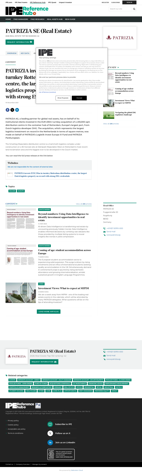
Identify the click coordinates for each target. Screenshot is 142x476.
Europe (21, 191)
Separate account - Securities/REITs (88, 380)
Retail (99, 387)
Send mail (110, 232)
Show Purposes (63, 98)
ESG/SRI (12, 191)
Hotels (119, 387)
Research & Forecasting (42, 387)
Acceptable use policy (16, 429)
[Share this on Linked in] (17, 110)
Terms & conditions (15, 433)
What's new (109, 67)
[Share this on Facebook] (8, 110)
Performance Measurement (116, 383)
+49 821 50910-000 (114, 228)
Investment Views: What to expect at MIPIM (125, 101)
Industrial (108, 387)
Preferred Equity (102, 391)
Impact (114, 391)
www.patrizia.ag (113, 235)
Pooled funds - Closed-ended (118, 380)
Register (105, 2)
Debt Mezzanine (85, 391)
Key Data (25, 53)
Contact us (9, 464)
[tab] (119, 68)
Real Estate (69, 387)
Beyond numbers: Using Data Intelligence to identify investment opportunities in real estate (124, 77)
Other (41, 391)
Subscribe (115, 2)
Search (134, 9)
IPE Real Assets (21, 2)
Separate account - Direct (29, 380)
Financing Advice (96, 383)
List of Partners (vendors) (47, 92)
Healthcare (31, 391)
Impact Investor (65, 2)
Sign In (129, 2)
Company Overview (23, 464)
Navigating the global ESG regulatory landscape (125, 113)
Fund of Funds (41, 383)
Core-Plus (57, 391)
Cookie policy (13, 425)
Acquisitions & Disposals (60, 383)
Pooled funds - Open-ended (20, 383)
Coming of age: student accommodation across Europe (124, 91)
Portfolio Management (19, 387)
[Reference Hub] (27, 14)
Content (11, 62)
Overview (11, 53)
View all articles (111, 124)
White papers (44, 209)
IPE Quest (52, 2)
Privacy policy (13, 421)
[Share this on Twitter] (12, 110)
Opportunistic (70, 391)
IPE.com (9, 2)
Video (41, 284)
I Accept (79, 98)
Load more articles (49, 312)
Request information (18, 42)
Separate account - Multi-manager (56, 380)
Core (48, 391)
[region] (72, 76)
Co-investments (79, 383)
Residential (89, 387)
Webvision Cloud (77, 470)
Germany (58, 387)
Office (79, 387)
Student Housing (16, 391)
